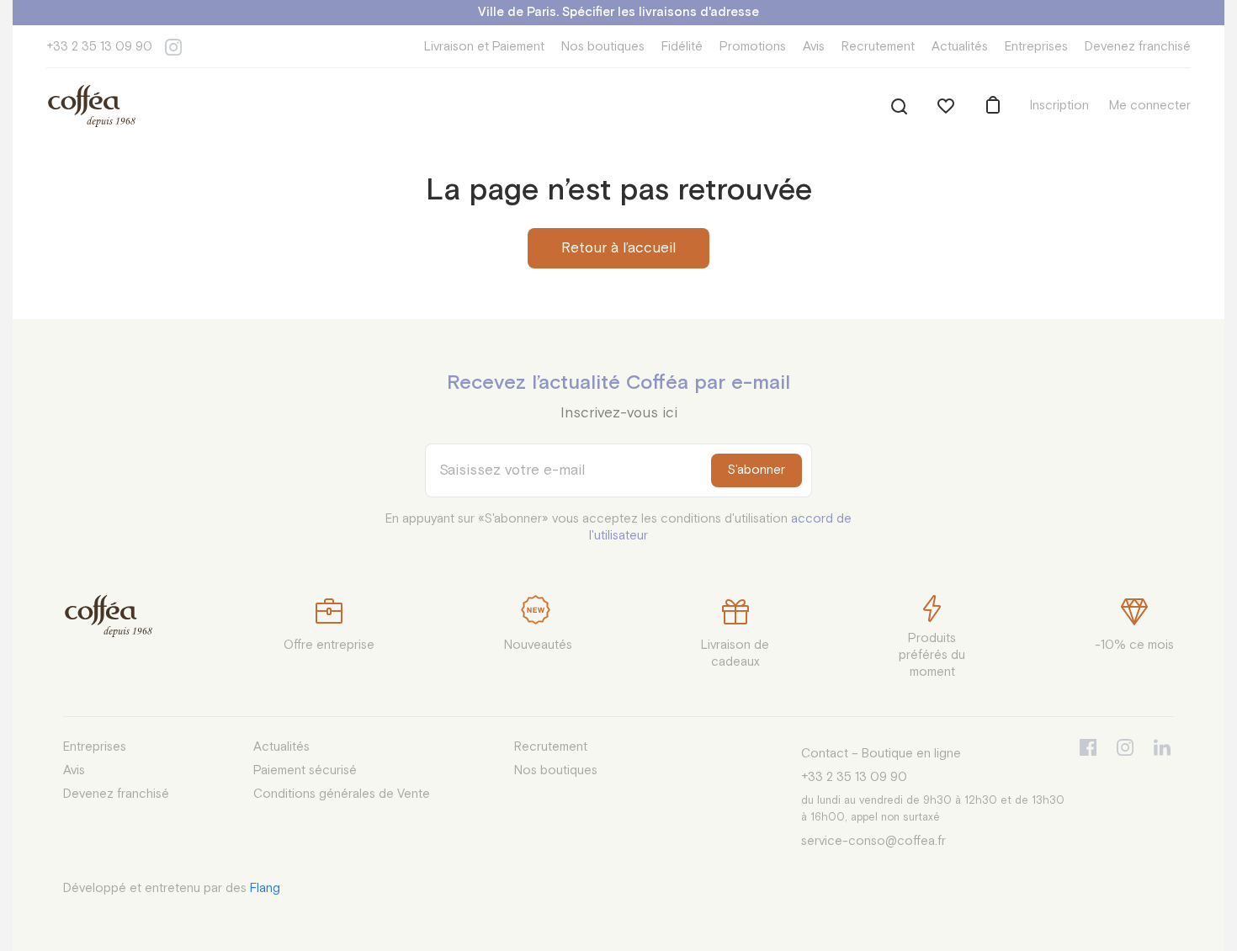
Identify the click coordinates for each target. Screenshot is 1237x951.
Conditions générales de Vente (341, 794)
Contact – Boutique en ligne (881, 754)
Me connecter (1150, 106)
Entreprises (1036, 47)
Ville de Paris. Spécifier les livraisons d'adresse (618, 12)
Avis (814, 47)
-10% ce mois (1134, 645)
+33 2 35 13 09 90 (99, 47)
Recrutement (878, 47)
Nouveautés (538, 645)
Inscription (1059, 106)
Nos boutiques (603, 47)
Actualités (960, 47)
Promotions (752, 47)
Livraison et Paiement (484, 47)
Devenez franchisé (1138, 47)
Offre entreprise (329, 645)
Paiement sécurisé (305, 770)
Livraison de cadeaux (735, 653)
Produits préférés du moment (932, 655)
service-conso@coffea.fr (873, 841)
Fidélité (682, 47)
